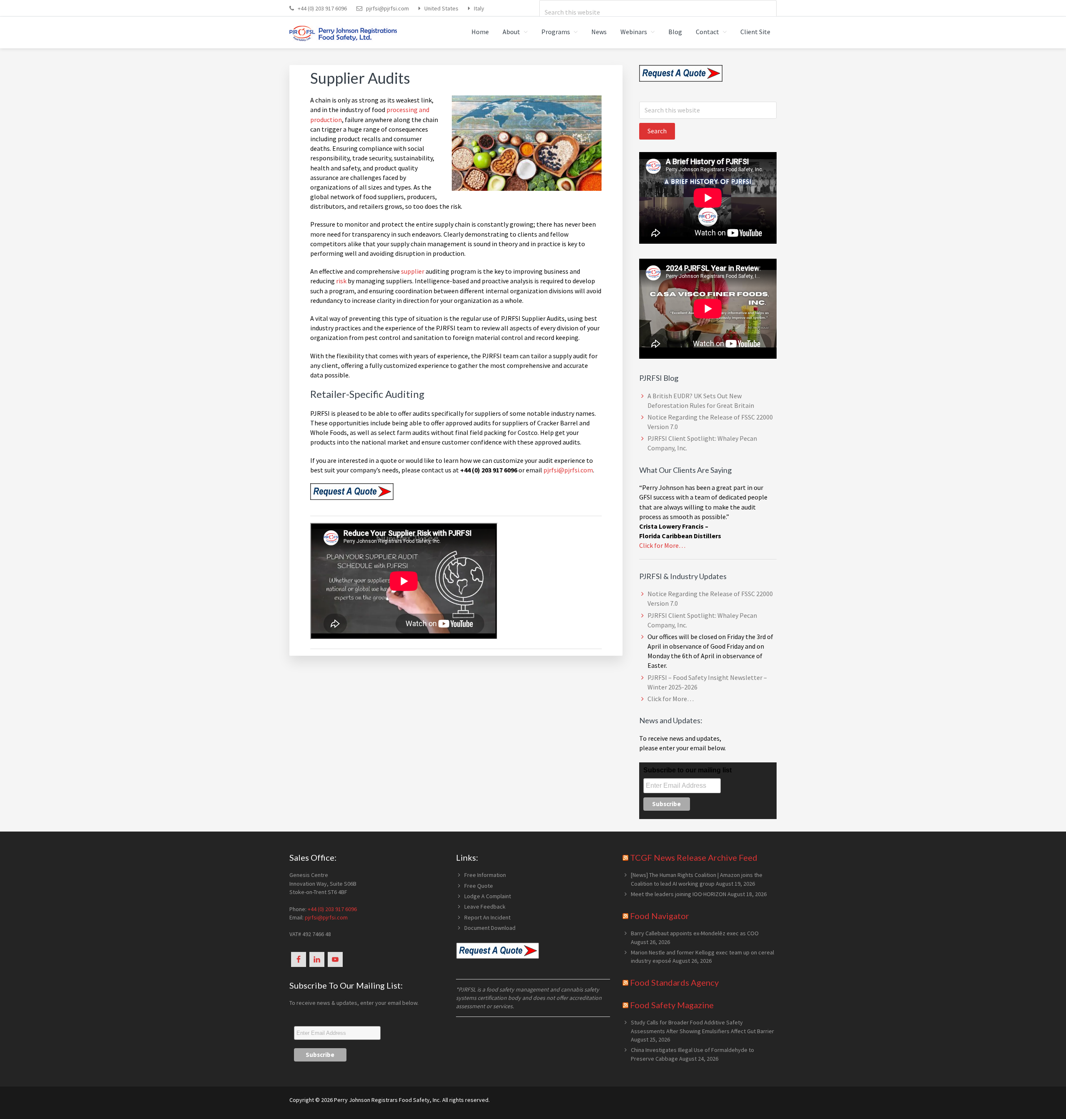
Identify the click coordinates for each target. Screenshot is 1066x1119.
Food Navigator (659, 916)
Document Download (490, 928)
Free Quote (478, 885)
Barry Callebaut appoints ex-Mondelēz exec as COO (695, 933)
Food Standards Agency (674, 982)
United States (441, 8)
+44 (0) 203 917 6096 (322, 8)
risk (341, 281)
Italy (479, 8)
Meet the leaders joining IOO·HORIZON (678, 894)
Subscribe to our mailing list (687, 770)
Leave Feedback (485, 906)
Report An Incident (487, 917)
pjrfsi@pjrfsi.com (387, 8)
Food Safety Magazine (672, 1005)
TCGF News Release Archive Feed (693, 857)
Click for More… (662, 545)
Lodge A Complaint (487, 896)
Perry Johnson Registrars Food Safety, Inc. (387, 1100)
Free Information (485, 875)
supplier (412, 271)
